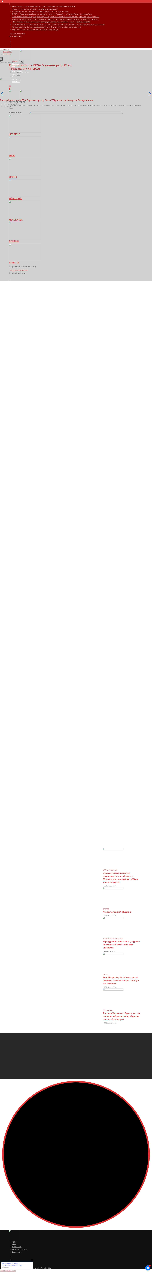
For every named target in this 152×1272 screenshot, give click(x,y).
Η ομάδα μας (17, 1247)
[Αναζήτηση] (10, 86)
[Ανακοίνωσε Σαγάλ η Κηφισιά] (113, 897)
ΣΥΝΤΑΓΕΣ (16, 82)
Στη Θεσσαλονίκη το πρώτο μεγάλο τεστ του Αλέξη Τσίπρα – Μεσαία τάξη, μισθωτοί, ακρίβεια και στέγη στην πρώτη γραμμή (58, 24)
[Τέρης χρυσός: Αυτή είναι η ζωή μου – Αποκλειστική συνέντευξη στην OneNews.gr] (113, 927)
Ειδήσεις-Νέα (108, 1010)
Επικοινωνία (16, 1252)
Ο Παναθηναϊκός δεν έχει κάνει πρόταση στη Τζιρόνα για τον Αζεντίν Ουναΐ (40, 12)
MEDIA (105, 870)
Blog (14, 1244)
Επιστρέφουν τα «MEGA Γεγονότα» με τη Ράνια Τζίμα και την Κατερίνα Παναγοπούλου (43, 6)
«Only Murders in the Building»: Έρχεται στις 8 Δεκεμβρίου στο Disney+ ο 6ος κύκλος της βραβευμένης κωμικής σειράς (55, 17)
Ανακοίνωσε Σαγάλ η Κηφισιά (117, 912)
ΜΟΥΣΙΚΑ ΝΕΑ (118, 939)
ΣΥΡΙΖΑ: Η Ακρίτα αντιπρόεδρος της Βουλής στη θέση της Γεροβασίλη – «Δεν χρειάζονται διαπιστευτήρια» (52, 14)
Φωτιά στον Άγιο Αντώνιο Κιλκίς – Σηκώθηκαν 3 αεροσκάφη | (35, 9)
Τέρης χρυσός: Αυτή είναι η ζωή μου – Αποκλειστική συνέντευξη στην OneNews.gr (121, 944)
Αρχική (14, 1242)
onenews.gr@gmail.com (19, 270)
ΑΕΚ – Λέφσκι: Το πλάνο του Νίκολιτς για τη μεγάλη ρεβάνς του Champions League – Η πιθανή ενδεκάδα (51, 22)
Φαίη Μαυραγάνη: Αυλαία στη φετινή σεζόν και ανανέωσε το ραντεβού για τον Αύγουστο (121, 980)
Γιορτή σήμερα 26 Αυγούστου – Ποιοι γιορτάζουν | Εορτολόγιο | (35, 30)
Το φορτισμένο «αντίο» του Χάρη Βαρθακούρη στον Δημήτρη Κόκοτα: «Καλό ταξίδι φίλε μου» (46, 27)
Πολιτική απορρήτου (19, 1249)
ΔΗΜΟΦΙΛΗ (113, 870)
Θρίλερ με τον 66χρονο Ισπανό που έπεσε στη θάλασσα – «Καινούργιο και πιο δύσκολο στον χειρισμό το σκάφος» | (55, 19)
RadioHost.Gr (46, 1268)
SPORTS (106, 909)
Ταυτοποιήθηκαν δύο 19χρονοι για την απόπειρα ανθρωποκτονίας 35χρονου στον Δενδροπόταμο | (121, 1016)
